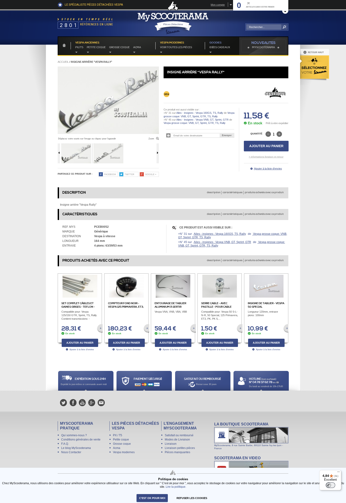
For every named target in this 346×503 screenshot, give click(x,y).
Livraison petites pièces (180, 448)
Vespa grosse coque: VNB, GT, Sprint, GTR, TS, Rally (194, 123)
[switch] (330, 485)
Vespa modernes (124, 452)
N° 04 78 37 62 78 (261, 382)
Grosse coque (119, 47)
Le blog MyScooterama (76, 448)
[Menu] (338, 473)
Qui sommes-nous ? (74, 435)
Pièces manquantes (177, 452)
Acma (137, 47)
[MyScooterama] (173, 23)
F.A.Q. (65, 443)
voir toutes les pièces (176, 47)
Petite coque (96, 47)
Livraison (171, 443)
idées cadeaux (219, 47)
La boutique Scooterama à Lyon (251, 435)
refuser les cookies (192, 498)
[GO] (284, 27)
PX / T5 (117, 435)
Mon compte (218, 4)
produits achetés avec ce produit (264, 192)
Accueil (63, 61)
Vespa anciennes (87, 42)
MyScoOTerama (263, 47)
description (213, 192)
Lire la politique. (176, 486)
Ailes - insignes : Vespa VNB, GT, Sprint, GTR (202, 119)
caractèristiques (232, 192)
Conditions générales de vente (81, 439)
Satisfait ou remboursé (179, 435)
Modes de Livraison (177, 439)
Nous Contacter (71, 452)
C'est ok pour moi (152, 498)
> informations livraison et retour (266, 156)
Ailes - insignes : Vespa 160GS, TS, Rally (199, 112)
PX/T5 (79, 47)
